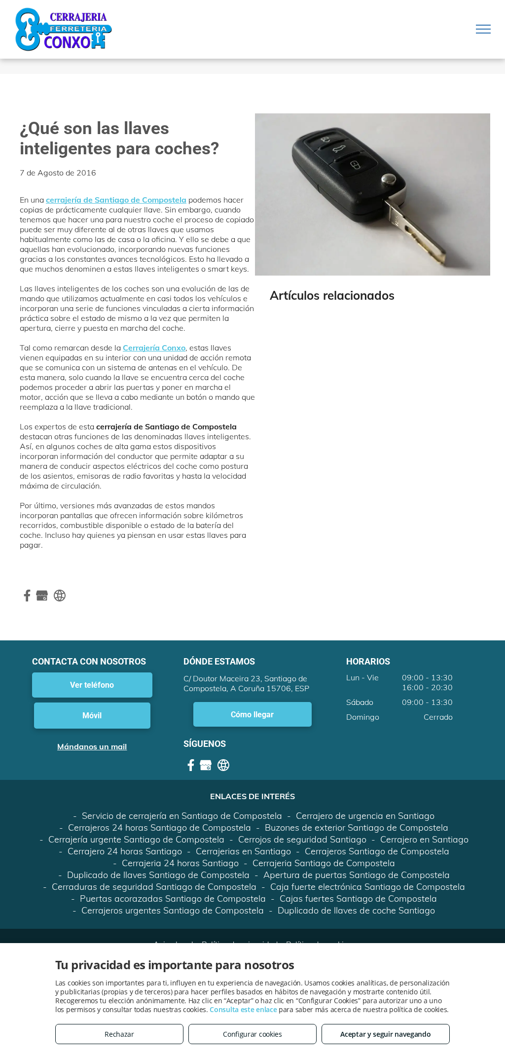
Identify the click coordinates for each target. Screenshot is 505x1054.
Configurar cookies (252, 1034)
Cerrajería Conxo (154, 347)
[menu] (483, 29)
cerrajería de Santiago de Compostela (116, 200)
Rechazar (119, 1034)
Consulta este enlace (243, 1009)
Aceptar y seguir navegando (385, 1034)
